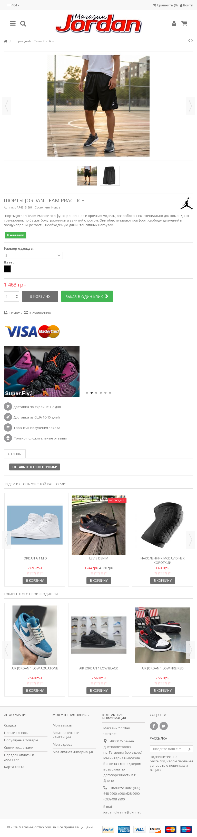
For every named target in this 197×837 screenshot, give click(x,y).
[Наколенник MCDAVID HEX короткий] (162, 525)
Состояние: (43, 207)
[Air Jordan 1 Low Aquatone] (35, 635)
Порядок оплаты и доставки (19, 757)
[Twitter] (164, 726)
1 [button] (87, 393)
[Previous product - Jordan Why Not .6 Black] (189, 40)
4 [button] (101, 393)
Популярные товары (21, 740)
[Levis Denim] (98, 525)
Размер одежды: (19, 248)
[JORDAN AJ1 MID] (35, 525)
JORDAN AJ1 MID (35, 558)
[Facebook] (154, 726)
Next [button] (190, 540)
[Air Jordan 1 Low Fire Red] (162, 635)
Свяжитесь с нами (18, 747)
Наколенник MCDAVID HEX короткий (163, 560)
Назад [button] (6, 106)
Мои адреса (62, 744)
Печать (15, 313)
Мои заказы (63, 725)
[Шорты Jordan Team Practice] (87, 175)
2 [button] (92, 393)
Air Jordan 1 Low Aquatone (35, 668)
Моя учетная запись (71, 714)
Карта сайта (14, 767)
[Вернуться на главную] (5, 41)
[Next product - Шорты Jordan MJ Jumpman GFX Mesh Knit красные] (192, 40)
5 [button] (105, 393)
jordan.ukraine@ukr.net (122, 812)
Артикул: (10, 207)
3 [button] (96, 393)
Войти (187, 5)
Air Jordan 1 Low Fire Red (163, 668)
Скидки (10, 725)
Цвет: (9, 262)
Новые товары (16, 733)
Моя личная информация (73, 752)
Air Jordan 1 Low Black (98, 668)
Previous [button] (6, 540)
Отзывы (15, 453)
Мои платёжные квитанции (66, 735)
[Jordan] (98, 23)
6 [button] (110, 393)
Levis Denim (98, 558)
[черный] (7, 269)
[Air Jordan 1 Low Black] (98, 635)
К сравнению (40, 313)
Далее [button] (190, 106)
